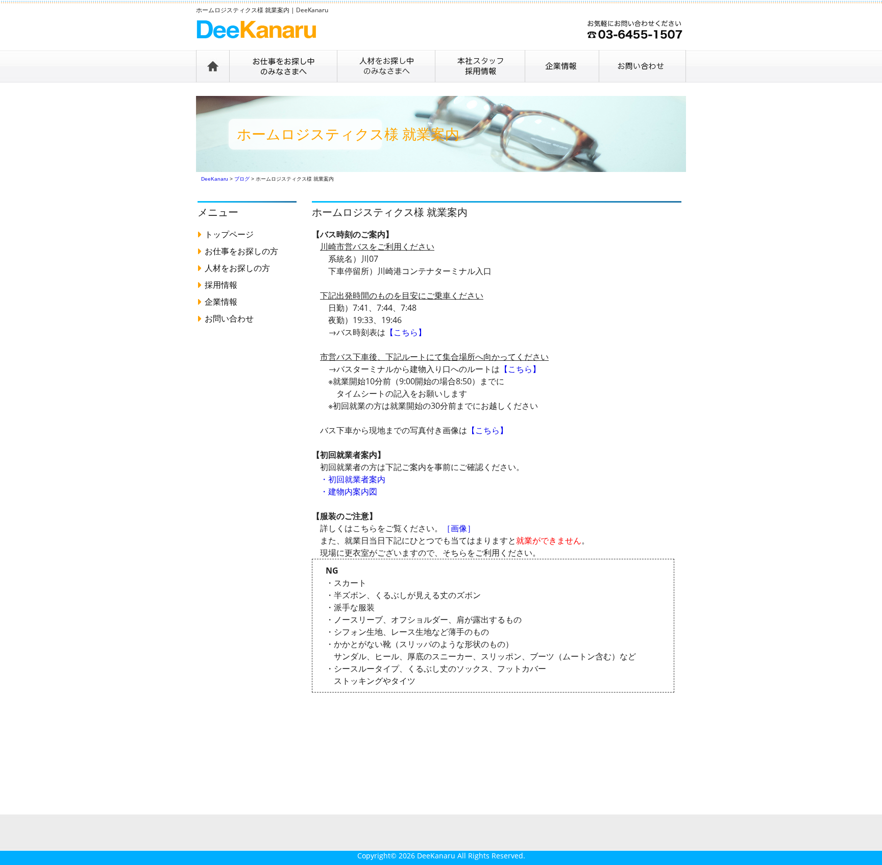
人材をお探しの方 (237, 268)
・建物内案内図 (348, 491)
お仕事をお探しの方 (241, 251)
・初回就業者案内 (352, 479)
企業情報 (221, 301)
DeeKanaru (436, 855)
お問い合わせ (229, 318)
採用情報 (221, 284)
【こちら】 (405, 332)
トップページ (229, 234)
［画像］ (459, 528)
